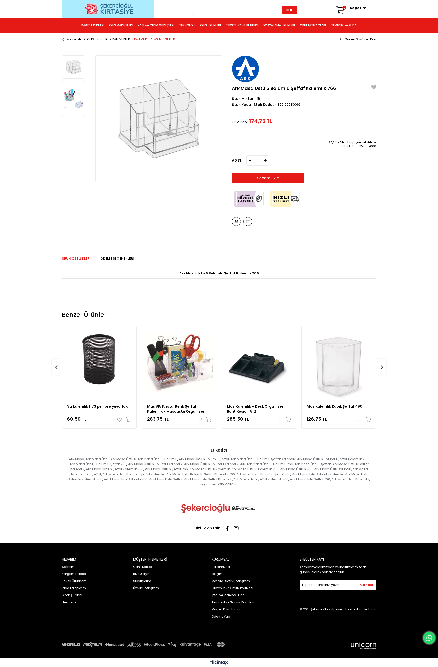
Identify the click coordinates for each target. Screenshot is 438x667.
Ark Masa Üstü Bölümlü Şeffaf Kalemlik (134, 474)
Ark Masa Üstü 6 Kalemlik (209, 469)
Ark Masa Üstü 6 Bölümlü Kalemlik (155, 464)
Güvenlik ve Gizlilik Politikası (232, 588)
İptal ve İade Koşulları (228, 595)
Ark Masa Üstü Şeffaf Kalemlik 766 (261, 479)
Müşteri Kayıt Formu (226, 609)
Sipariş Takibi (72, 595)
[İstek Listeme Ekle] (236, 221)
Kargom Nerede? (75, 574)
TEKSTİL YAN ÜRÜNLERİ (242, 25)
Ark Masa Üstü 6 (123, 459)
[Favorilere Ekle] (373, 88)
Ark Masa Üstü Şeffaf (165, 479)
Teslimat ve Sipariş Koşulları (233, 602)
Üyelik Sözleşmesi (146, 588)
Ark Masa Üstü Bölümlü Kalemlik (318, 474)
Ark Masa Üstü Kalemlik (350, 479)
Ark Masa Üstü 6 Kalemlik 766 (255, 469)
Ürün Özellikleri (76, 258)
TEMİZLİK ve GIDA (344, 25)
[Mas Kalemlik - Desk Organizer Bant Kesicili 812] (259, 363)
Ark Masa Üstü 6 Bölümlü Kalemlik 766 (214, 464)
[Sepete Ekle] (127, 419)
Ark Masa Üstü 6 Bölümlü (157, 459)
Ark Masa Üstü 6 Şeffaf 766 (166, 469)
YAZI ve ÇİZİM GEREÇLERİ (156, 25)
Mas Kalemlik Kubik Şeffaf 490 (334, 406)
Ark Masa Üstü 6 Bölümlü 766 (270, 464)
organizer (208, 484)
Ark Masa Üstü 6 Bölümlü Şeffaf (204, 459)
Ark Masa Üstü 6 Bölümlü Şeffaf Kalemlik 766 (333, 459)
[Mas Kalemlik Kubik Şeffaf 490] (339, 363)
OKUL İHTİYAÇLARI (313, 25)
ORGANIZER (227, 484)
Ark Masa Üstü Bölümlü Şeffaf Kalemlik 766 (200, 474)
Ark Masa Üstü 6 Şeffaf (313, 464)
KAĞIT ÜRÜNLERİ (92, 25)
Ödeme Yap (221, 616)
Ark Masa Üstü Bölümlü (332, 469)
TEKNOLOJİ (187, 25)
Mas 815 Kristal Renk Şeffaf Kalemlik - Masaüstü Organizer (176, 409)
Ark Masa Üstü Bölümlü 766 (126, 479)
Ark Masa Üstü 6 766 (296, 469)
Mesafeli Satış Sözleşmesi (231, 581)
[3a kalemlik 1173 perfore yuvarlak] (99, 363)
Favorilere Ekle (120, 419)
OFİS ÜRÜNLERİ (210, 25)
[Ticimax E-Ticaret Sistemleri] (219, 663)
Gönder (367, 584)
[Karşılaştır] (247, 221)
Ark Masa (76, 459)
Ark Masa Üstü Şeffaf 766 (310, 479)
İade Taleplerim (74, 588)
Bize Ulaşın (141, 574)
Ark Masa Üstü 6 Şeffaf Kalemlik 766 (114, 469)
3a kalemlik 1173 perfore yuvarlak (97, 406)
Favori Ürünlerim (74, 581)
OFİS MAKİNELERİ (121, 25)
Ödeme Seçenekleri (117, 258)
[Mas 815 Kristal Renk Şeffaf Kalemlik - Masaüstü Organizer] (179, 363)
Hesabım (69, 602)
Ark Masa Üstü (97, 459)
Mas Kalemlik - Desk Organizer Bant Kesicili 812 (255, 409)
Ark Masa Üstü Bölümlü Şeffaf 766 (263, 474)
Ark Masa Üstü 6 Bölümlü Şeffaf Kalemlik (263, 459)
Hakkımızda (221, 567)
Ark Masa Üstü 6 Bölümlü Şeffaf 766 (98, 464)
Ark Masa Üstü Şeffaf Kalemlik (208, 479)
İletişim (217, 574)
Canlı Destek (142, 567)
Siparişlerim (142, 581)
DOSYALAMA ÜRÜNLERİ (279, 25)
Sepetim (68, 567)
